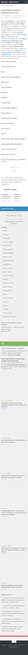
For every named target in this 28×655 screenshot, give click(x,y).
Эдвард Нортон (6, 54)
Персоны (5, 305)
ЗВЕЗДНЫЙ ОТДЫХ (8, 260)
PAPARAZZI (6, 238)
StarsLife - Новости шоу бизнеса (11, 2)
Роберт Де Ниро (22, 179)
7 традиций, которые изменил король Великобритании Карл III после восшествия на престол (13, 404)
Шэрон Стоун (19, 50)
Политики (5, 309)
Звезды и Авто (7, 264)
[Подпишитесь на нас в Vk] (17, 651)
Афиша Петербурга (8, 249)
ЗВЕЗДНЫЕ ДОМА (8, 253)
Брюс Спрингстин (12, 40)
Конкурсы (5, 279)
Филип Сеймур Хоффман (8, 182)
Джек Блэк (4, 179)
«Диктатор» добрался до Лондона (17, 196)
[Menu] (26, 2)
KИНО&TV (6, 234)
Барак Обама (9, 177)
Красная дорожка (7, 5)
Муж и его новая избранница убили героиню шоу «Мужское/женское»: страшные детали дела (12, 629)
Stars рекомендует (8, 242)
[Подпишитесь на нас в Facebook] (14, 651)
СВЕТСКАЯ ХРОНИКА (9, 316)
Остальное (6, 302)
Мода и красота (7, 290)
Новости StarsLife (8, 298)
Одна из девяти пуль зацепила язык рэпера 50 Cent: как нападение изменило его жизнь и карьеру (13, 613)
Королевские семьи (8, 283)
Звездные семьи (7, 257)
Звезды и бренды (8, 268)
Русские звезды (7, 313)
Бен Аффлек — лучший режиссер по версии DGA (6, 196)
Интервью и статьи (8, 275)
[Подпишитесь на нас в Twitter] (11, 651)
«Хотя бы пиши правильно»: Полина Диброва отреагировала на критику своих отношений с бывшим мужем (13, 600)
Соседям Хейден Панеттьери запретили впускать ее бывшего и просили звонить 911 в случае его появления (14, 512)
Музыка (5, 294)
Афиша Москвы (7, 245)
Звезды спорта (7, 272)
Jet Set (4, 230)
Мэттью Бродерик (6, 52)
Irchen (7, 16)
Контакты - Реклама (14, 355)
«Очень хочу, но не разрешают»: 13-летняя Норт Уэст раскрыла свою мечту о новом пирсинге (13, 549)
